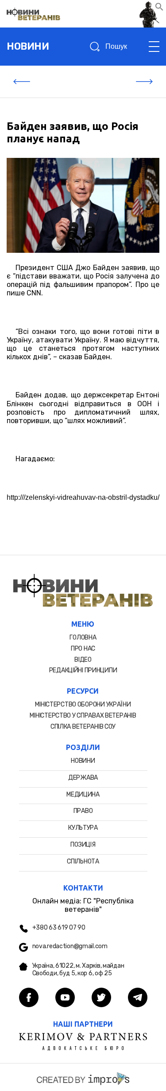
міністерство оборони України (83, 704)
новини (28, 46)
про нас (83, 648)
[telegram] (137, 998)
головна (82, 637)
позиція (82, 844)
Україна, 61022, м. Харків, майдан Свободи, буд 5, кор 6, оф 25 (78, 969)
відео (83, 659)
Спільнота (83, 861)
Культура (83, 828)
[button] (159, 8)
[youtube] (65, 998)
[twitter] (101, 998)
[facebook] (29, 998)
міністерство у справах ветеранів (83, 715)
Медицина (83, 794)
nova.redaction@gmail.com (70, 946)
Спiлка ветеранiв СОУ (83, 726)
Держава (83, 777)
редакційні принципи (83, 670)
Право (83, 811)
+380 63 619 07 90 (58, 927)
